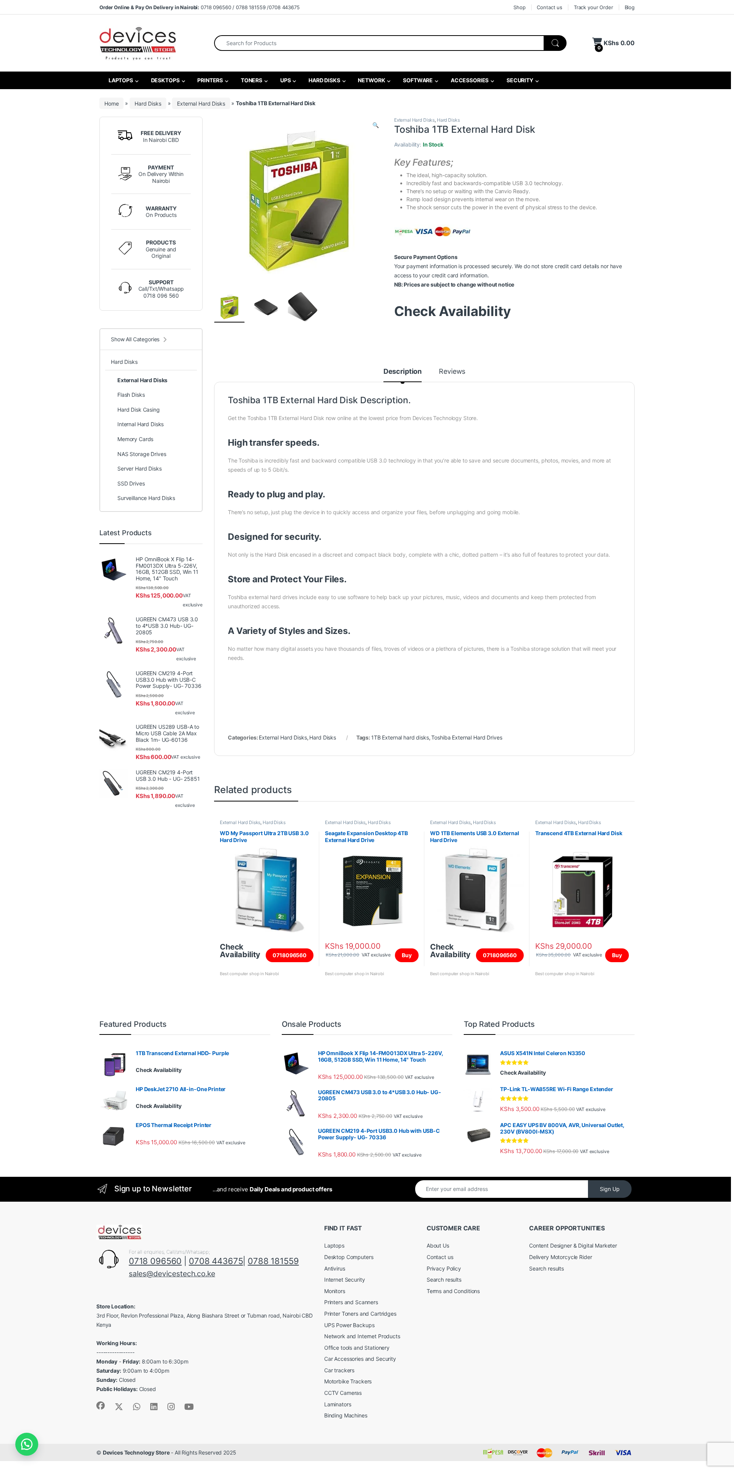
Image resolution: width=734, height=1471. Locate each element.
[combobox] (379, 43)
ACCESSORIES (469, 80)
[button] (375, 125)
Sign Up (610, 1189)
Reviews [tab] (452, 371)
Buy (407, 955)
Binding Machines (345, 1415)
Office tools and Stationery (357, 1347)
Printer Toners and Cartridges (360, 1313)
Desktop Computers (348, 1257)
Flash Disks (131, 394)
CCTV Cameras (343, 1393)
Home (111, 103)
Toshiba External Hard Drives (466, 737)
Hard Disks (148, 103)
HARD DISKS (323, 80)
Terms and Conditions (453, 1291)
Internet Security (344, 1279)
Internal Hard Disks (140, 424)
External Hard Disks (201, 103)
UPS (285, 80)
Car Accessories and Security (360, 1358)
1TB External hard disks (400, 737)
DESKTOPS (165, 80)
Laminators (337, 1404)
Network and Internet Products (362, 1336)
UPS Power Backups (349, 1325)
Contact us (549, 7)
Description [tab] (402, 371)
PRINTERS (209, 80)
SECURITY (519, 80)
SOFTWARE (417, 80)
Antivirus (334, 1268)
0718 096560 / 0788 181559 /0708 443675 (199, 7)
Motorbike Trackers (348, 1381)
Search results (444, 1279)
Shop (519, 7)
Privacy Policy (444, 1268)
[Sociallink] (100, 1405)
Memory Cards (135, 439)
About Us (438, 1245)
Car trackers (339, 1370)
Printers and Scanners (351, 1302)
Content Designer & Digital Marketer (573, 1245)
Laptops (334, 1245)
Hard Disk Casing (138, 409)
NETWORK (371, 80)
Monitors (334, 1291)
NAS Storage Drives (141, 454)
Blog (630, 7)
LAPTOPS (120, 80)
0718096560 (290, 955)
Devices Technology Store (136, 1452)
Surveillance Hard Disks (146, 498)
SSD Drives (131, 483)
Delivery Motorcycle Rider (560, 1257)
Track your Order (593, 7)
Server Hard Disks (139, 468)
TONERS (251, 80)
